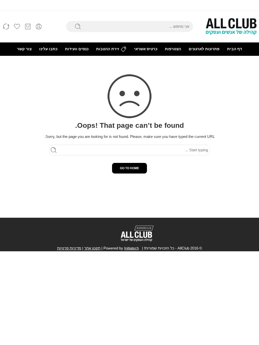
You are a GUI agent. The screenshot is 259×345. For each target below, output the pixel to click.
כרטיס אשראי (145, 49)
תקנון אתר (92, 248)
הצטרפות (173, 49)
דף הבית (234, 49)
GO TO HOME (129, 168)
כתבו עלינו (48, 49)
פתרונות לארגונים (204, 49)
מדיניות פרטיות (69, 248)
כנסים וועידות (77, 49)
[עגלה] (27, 26)
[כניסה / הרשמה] (38, 26)
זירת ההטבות (107, 49)
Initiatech (131, 248)
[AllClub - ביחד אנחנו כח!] (231, 26)
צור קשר (24, 49)
